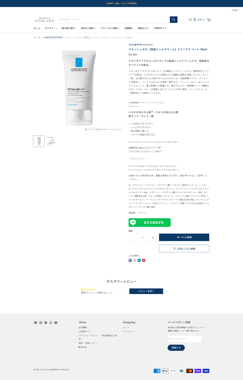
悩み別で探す (69, 28)
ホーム (37, 28)
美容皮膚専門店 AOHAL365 (141, 45)
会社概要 (82, 327)
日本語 (234, 10)
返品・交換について (87, 343)
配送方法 (82, 347)
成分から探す (88, 28)
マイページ (128, 331)
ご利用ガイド (159, 28)
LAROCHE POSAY (53, 37)
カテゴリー (50, 28)
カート (126, 327)
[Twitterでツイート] (134, 260)
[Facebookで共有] (130, 260)
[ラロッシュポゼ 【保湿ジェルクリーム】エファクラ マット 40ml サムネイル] (38, 141)
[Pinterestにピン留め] (143, 260)
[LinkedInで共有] (139, 260)
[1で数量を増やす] (153, 237)
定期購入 (128, 28)
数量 (130, 231)
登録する (176, 347)
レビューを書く (146, 291)
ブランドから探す (109, 28)
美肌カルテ (143, 28)
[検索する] (173, 19)
